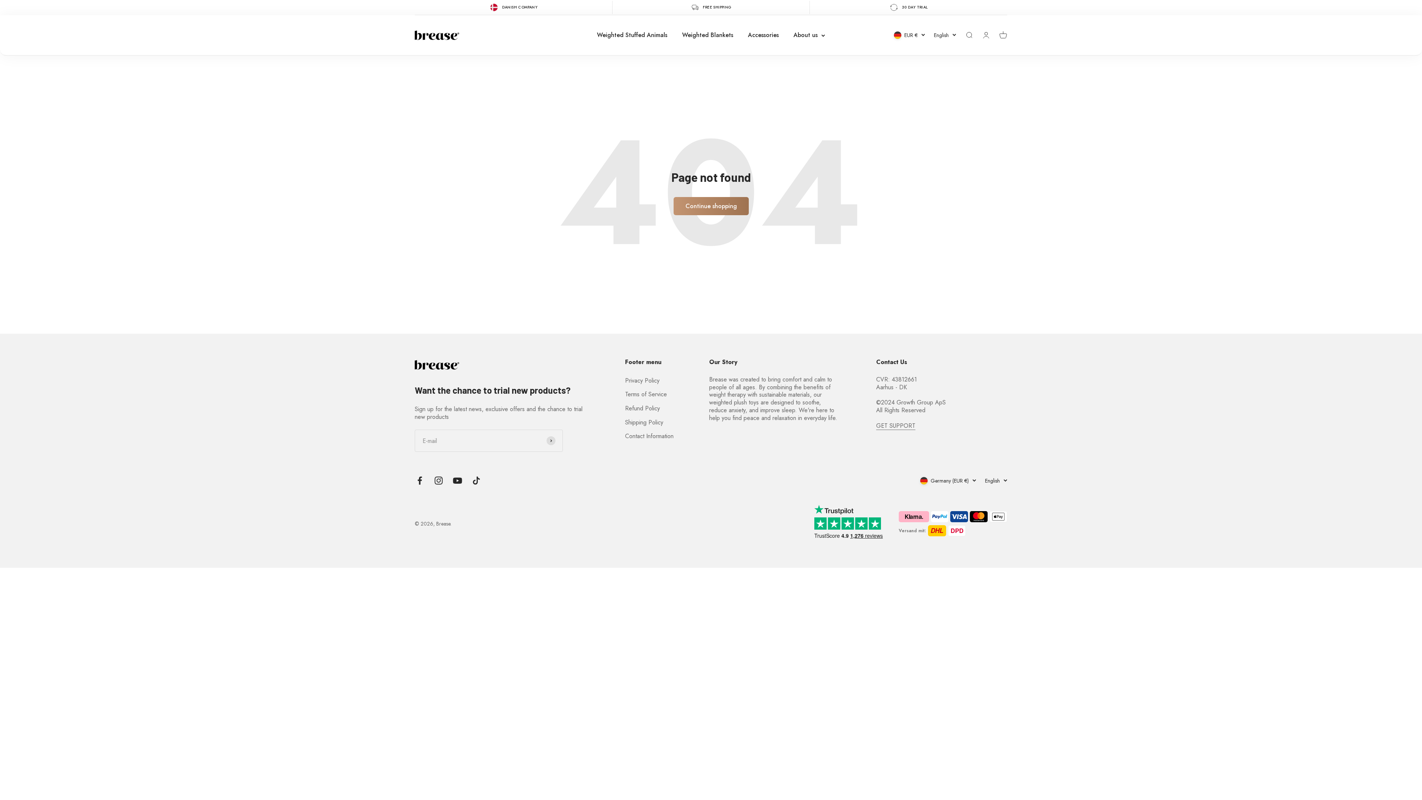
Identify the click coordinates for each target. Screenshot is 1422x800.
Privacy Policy (642, 380)
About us (806, 35)
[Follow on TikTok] (476, 481)
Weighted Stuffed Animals (632, 35)
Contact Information (649, 436)
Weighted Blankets (707, 35)
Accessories (763, 35)
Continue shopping (711, 206)
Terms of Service (646, 394)
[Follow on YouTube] (458, 481)
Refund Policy (642, 408)
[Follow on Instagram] (439, 481)
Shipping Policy (644, 422)
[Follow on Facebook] (420, 481)
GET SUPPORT (895, 425)
